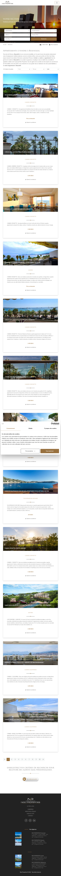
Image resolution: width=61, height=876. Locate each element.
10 (39, 759)
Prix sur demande (30, 118)
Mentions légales (30, 811)
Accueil (4, 44)
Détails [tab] (30, 428)
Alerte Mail (45, 44)
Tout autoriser (50, 451)
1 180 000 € (30, 743)
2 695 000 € (30, 175)
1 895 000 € (30, 686)
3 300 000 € (30, 229)
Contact (30, 815)
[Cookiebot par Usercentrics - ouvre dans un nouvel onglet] (52, 424)
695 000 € (30, 514)
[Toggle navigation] (57, 2)
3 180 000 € (30, 571)
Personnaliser (29, 451)
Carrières (30, 809)
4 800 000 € (30, 457)
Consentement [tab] (11, 428)
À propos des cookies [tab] (50, 428)
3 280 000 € (30, 400)
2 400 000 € (30, 629)
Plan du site (30, 813)
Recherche (43, 39)
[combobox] (17, 30)
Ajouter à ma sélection (31, 122)
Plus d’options (54, 44)
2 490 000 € (30, 343)
